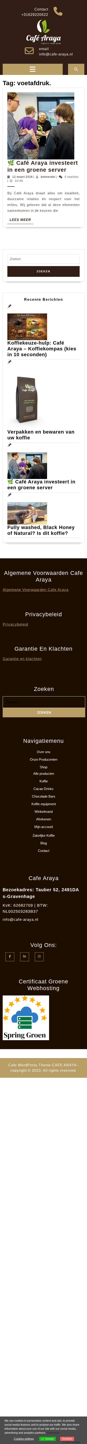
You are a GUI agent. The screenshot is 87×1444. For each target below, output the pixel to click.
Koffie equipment (43, 804)
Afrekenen (43, 819)
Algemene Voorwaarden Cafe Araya (35, 590)
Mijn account (43, 827)
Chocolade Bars (43, 796)
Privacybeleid (15, 624)
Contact (43, 851)
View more (53, 1432)
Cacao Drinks (43, 789)
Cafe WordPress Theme (29, 1065)
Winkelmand (44, 811)
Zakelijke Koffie (44, 835)
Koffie (43, 781)
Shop (43, 767)
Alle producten (43, 773)
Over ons (43, 752)
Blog (43, 843)
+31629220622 (34, 15)
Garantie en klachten (22, 659)
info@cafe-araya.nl (56, 54)
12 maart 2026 (22, 176)
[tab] (32, 69)
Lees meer (21, 220)
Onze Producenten (43, 759)
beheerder (48, 176)
